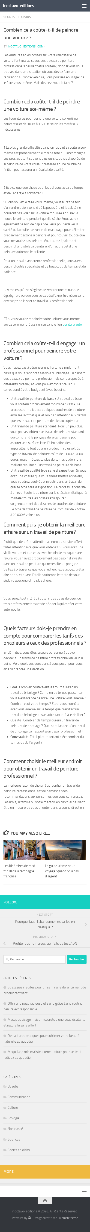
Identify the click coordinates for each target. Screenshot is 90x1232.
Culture (13, 1108)
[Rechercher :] (34, 959)
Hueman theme (68, 1218)
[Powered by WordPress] (29, 1217)
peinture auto (73, 324)
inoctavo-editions (18, 5)
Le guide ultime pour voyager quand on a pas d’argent (62, 871)
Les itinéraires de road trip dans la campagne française (19, 871)
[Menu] (84, 6)
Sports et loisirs (17, 17)
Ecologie (14, 1118)
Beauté (13, 1086)
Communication (19, 1097)
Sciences (14, 1139)
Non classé (15, 1129)
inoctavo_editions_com (26, 46)
